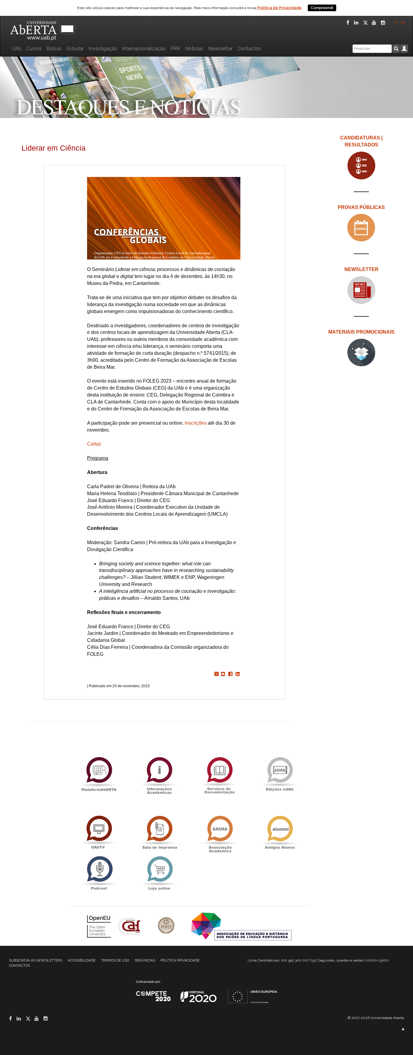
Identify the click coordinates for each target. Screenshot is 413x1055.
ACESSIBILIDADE (82, 960)
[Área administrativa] (403, 1029)
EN (403, 23)
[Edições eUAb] (279, 774)
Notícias (194, 48)
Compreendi (322, 8)
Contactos (249, 48)
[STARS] (166, 926)
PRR (175, 48)
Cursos (34, 48)
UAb (16, 48)
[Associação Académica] (219, 833)
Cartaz (94, 443)
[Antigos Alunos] (279, 833)
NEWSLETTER (361, 269)
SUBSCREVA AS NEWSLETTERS (35, 960)
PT (396, 23)
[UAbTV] (98, 833)
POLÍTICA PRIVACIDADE (180, 960)
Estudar (75, 48)
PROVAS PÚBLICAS (361, 207)
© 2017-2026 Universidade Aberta (376, 1018)
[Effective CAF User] (130, 926)
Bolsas (54, 48)
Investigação (103, 48)
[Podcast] (98, 873)
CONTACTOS (19, 965)
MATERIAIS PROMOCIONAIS (361, 332)
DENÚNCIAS (145, 960)
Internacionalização (144, 48)
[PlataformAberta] (98, 774)
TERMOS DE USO (115, 960)
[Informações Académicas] (159, 774)
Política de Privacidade (279, 7)
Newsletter (220, 48)
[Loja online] (159, 873)
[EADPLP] (241, 926)
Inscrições (196, 423)
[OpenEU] (99, 926)
